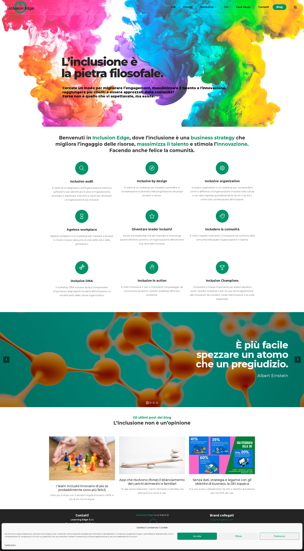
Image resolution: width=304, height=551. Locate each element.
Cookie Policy (10, 545)
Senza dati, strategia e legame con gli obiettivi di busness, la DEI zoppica (222, 482)
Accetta (197, 536)
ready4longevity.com (222, 519)
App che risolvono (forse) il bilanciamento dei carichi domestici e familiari (152, 482)
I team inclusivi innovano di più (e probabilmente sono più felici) (82, 488)
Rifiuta (238, 536)
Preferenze (279, 536)
